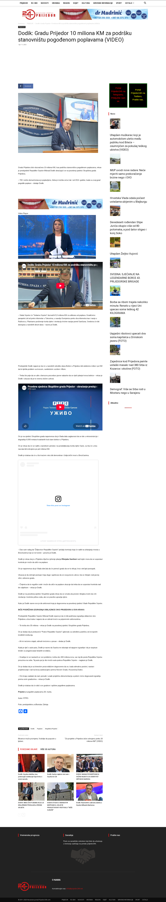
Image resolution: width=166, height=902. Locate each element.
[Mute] (19, 274)
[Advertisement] (60, 66)
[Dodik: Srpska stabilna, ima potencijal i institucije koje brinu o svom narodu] (31, 763)
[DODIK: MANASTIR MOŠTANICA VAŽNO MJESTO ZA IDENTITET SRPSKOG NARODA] (89, 763)
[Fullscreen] (19, 277)
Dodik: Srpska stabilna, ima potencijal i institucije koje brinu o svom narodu (30, 776)
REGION (66, 3)
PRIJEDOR (24, 3)
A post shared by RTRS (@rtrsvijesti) (58, 541)
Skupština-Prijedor (51, 729)
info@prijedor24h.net (74, 888)
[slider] (20, 268)
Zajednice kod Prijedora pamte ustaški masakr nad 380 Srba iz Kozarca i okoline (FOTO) (128, 365)
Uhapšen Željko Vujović (124, 253)
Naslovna (21, 23)
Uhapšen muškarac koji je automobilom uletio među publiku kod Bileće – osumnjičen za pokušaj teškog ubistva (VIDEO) (128, 142)
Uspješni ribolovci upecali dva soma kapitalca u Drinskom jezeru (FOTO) (128, 337)
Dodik (32, 729)
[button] (145, 3)
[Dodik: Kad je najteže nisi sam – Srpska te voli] (60, 763)
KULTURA (86, 3)
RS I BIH (34, 3)
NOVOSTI (45, 3)
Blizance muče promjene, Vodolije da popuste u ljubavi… (37, 740)
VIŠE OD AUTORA (48, 749)
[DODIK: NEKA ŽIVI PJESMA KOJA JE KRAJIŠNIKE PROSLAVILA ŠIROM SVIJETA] (31, 791)
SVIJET (75, 3)
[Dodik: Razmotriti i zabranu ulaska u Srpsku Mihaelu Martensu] (89, 791)
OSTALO (128, 3)
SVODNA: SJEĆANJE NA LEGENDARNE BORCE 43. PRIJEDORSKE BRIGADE (125, 278)
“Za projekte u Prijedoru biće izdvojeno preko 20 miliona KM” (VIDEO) (84, 740)
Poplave (39, 729)
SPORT (119, 3)
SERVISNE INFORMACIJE (103, 3)
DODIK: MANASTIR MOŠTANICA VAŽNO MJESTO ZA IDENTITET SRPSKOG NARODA (87, 776)
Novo (112, 114)
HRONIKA (56, 3)
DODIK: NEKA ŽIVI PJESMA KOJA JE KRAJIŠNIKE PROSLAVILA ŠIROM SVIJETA (31, 805)
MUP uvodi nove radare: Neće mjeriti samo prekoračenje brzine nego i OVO (127, 174)
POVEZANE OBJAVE (28, 749)
